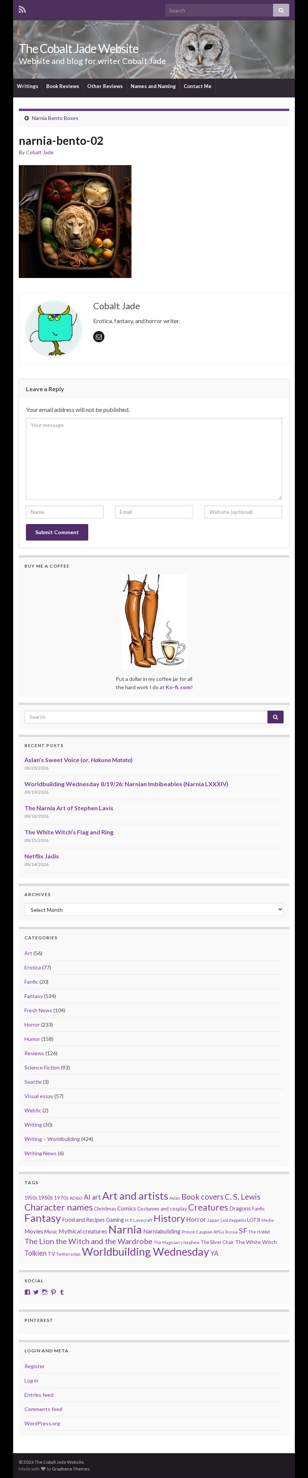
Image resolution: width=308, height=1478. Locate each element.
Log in (31, 1380)
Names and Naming (153, 86)
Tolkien (35, 1253)
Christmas (105, 1209)
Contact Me (197, 86)
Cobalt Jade (40, 152)
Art (28, 953)
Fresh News (38, 1010)
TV (51, 1254)
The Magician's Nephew (176, 1242)
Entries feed (38, 1394)
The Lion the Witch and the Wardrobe (88, 1241)
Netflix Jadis (41, 856)
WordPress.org (42, 1423)
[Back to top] (291, 1461)
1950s (30, 1198)
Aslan (174, 1197)
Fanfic (31, 981)
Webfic (32, 1110)
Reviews (34, 1053)
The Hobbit (259, 1231)
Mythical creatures (83, 1231)
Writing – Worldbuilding (52, 1139)
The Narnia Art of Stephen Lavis (68, 807)
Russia (231, 1231)
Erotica (32, 967)
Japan (213, 1220)
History (169, 1218)
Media (267, 1220)
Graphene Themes (71, 1469)
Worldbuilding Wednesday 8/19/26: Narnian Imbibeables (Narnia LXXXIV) (126, 783)
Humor (32, 1039)
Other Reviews (105, 86)
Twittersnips (68, 1254)
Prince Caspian (197, 1232)
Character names (58, 1207)
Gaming (115, 1220)
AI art (92, 1197)
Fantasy (33, 996)
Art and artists (135, 1195)
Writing (33, 1124)
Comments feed (43, 1409)
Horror (32, 1024)
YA (214, 1253)
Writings (27, 86)
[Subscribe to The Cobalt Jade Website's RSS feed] (22, 8)
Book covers (202, 1196)
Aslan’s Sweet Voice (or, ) (78, 759)
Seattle (33, 1081)
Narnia (125, 1229)
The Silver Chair (217, 1242)
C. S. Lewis (242, 1196)
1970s (61, 1198)
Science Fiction (42, 1067)
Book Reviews (62, 86)
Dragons (240, 1208)
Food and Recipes (83, 1219)
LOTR (253, 1220)
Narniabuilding (162, 1231)
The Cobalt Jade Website (78, 48)
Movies (33, 1231)
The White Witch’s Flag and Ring (68, 831)
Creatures (208, 1207)
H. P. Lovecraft (138, 1220)
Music (50, 1232)
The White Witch (256, 1242)
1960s (45, 1197)
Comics (126, 1208)
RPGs (219, 1231)
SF (243, 1230)
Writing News (40, 1153)
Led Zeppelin (233, 1220)
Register (34, 1366)
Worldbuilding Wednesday (145, 1251)
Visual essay (38, 1096)
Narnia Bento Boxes (55, 118)
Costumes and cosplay (162, 1209)
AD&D (76, 1198)
